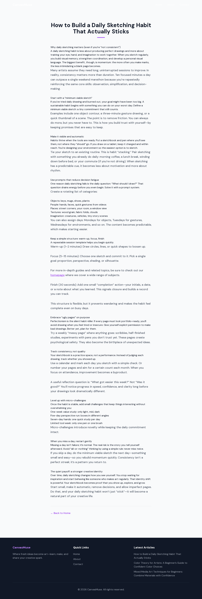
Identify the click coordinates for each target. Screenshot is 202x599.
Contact (184, 4)
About (171, 4)
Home (158, 4)
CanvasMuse (22, 5)
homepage (57, 275)
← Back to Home (60, 513)
